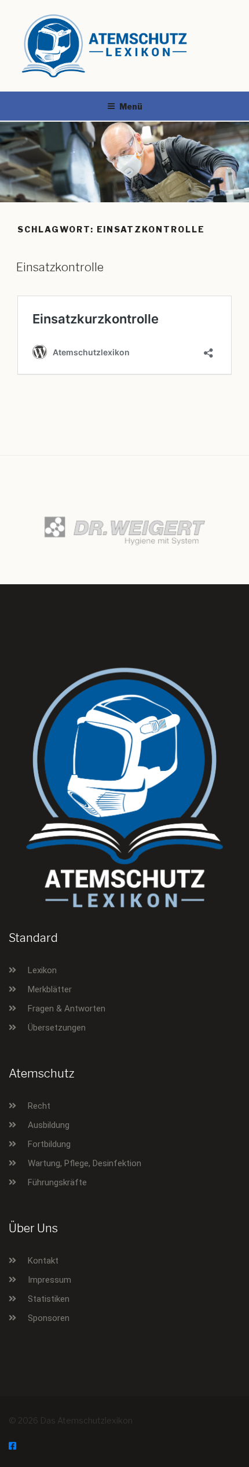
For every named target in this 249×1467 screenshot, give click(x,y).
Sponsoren (48, 1318)
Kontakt (43, 1260)
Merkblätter (50, 989)
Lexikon (42, 970)
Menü (130, 106)
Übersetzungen (57, 1027)
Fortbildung (49, 1144)
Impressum (49, 1280)
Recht (39, 1106)
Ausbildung (48, 1125)
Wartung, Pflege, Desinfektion (84, 1163)
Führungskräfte (57, 1182)
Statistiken (48, 1299)
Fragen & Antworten (66, 1008)
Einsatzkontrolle (60, 267)
